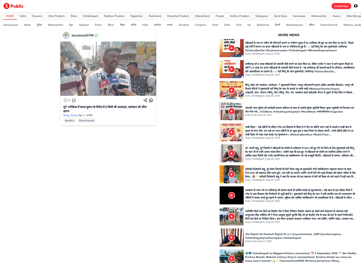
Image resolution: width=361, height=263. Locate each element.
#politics (69, 120)
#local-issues (86, 120)
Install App (341, 6)
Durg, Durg (70, 115)
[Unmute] (150, 89)
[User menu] (355, 6)
